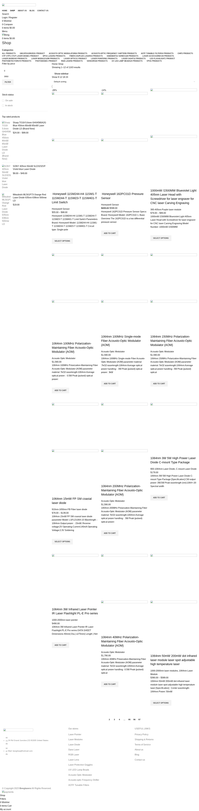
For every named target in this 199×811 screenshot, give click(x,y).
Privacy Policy (141, 734)
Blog (137, 754)
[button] (109, 233)
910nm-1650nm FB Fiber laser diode (69, 509)
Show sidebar (61, 74)
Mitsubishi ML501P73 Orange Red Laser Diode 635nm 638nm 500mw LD (30, 197)
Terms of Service (143, 744)
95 (129, 719)
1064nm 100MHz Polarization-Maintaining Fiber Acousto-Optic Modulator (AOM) (73, 348)
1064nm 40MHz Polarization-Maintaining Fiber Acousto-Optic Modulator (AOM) (122, 641)
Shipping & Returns (144, 739)
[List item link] (33, 747)
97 (139, 719)
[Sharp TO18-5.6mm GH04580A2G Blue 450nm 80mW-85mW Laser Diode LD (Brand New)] (6, 141)
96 (134, 719)
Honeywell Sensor (61, 209)
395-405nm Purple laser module (165, 209)
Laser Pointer (74, 734)
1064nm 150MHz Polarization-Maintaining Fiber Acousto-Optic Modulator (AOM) (171, 341)
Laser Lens (73, 760)
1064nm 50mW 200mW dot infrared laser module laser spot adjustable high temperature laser (173, 660)
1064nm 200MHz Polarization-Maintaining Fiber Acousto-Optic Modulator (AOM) (122, 490)
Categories (7, 50)
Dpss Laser (73, 749)
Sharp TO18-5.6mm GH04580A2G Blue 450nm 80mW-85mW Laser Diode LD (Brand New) (29, 125)
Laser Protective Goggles (80, 765)
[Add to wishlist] (55, 234)
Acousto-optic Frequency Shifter (83, 780)
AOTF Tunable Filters (78, 785)
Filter (8, 82)
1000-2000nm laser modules (164, 671)
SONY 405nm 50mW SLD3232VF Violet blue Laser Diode (29, 167)
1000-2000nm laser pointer (65, 620)
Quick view (55, 247)
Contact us (140, 760)
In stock (9, 105)
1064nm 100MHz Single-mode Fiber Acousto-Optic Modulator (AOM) (121, 341)
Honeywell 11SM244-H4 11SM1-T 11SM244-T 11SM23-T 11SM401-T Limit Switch (74, 198)
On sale (9, 100)
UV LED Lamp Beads (78, 770)
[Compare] (55, 188)
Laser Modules (75, 739)
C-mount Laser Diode (186, 469)
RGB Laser (73, 754)
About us (139, 749)
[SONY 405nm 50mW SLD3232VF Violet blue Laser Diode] (6, 177)
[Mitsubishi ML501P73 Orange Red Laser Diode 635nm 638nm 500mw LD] (6, 209)
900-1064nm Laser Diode (162, 469)
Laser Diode (74, 744)
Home (55, 64)
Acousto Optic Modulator (63, 358)
